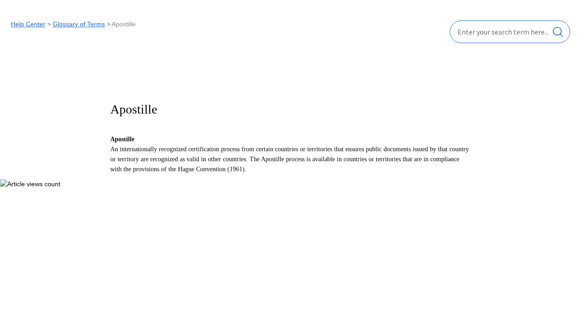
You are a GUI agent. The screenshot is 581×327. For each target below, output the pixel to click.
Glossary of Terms (79, 24)
